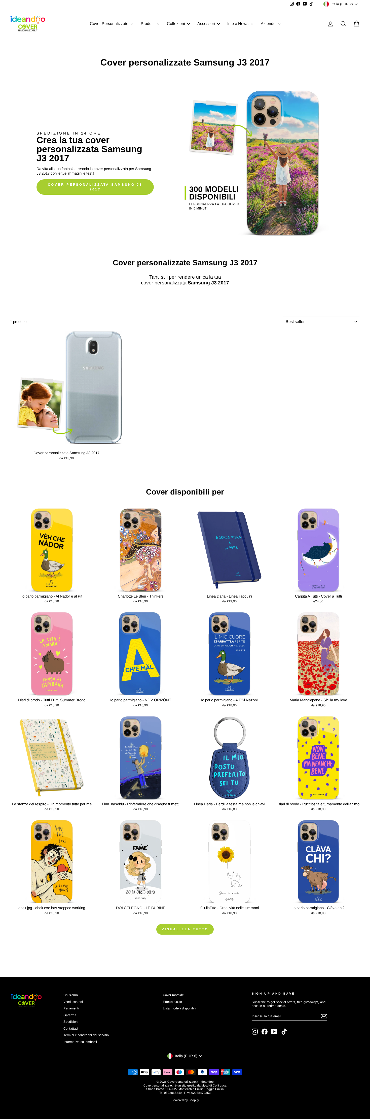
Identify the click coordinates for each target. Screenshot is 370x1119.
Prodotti (148, 23)
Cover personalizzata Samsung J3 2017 (95, 187)
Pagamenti (71, 1008)
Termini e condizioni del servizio (86, 1035)
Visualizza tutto (185, 929)
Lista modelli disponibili (179, 1008)
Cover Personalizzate (109, 23)
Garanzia (69, 1015)
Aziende (269, 23)
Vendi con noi (73, 1002)
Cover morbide (173, 995)
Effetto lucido (172, 1002)
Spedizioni (70, 1022)
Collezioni (176, 23)
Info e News (238, 23)
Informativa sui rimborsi (80, 1042)
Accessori (206, 23)
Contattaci (70, 1028)
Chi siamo (70, 995)
